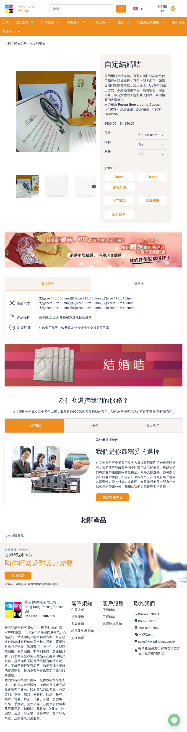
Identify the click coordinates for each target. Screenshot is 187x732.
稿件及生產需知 (82, 630)
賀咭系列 (20, 43)
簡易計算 (119, 187)
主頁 (5, 22)
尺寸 (107, 132)
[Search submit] (121, 9)
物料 (107, 142)
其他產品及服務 (148, 22)
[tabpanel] (93, 313)
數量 (107, 151)
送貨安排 (77, 616)
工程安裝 (98, 22)
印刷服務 (47, 22)
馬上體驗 (18, 575)
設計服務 (22, 22)
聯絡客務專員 (112, 497)
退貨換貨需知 (112, 623)
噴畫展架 (73, 22)
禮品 (121, 22)
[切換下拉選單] (32, 22)
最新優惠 (178, 22)
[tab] (48, 284)
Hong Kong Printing (26, 8)
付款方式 (77, 609)
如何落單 (77, 637)
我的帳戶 (162, 8)
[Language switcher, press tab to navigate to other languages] (138, 8)
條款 (109, 609)
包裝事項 (77, 623)
